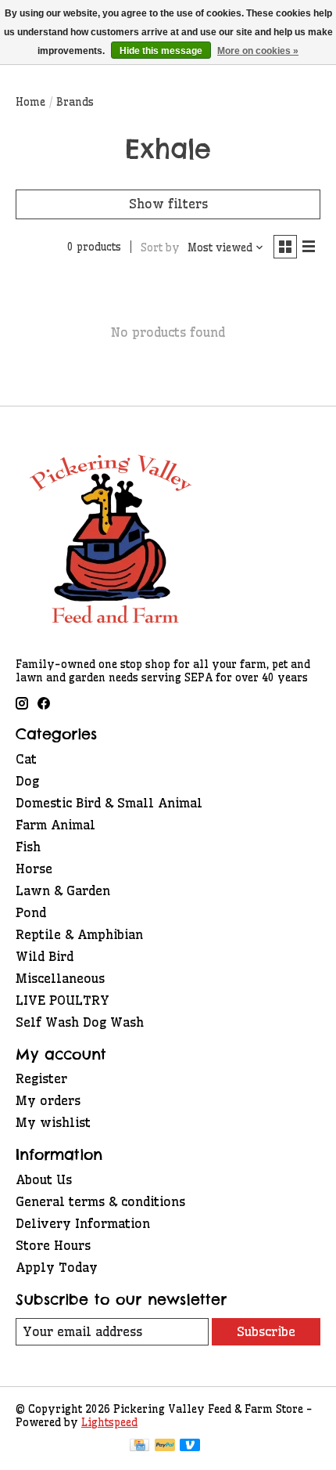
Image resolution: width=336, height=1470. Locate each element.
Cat (26, 759)
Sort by (160, 248)
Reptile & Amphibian (79, 934)
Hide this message (161, 50)
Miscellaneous (60, 978)
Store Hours (53, 1245)
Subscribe (266, 1331)
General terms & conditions (100, 1201)
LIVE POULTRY (62, 1000)
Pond (31, 912)
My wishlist (53, 1122)
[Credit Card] (139, 1446)
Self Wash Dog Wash (80, 1022)
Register (41, 1078)
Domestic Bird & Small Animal (109, 803)
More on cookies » (257, 50)
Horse (34, 868)
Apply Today (57, 1267)
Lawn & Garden (63, 890)
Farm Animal (55, 825)
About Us (44, 1179)
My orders (48, 1100)
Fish (28, 846)
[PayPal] (165, 1446)
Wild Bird (44, 956)
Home (30, 102)
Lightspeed (109, 1422)
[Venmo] (190, 1446)
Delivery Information (83, 1223)
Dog (27, 781)
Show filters (168, 203)
